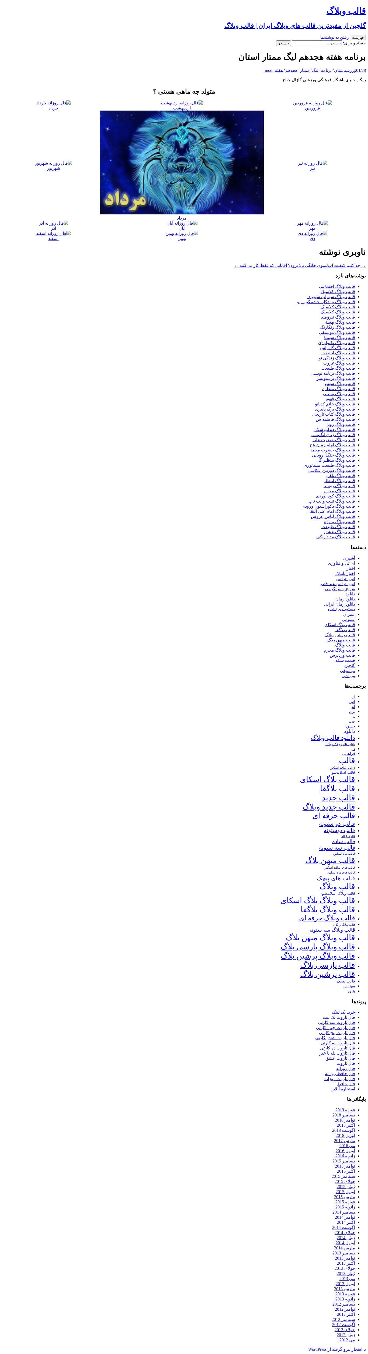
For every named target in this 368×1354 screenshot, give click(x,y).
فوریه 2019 (345, 1110)
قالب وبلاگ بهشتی (338, 322)
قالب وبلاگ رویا (341, 424)
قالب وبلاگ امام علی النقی (331, 511)
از (354, 697)
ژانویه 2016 (345, 1156)
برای (352, 712)
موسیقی (347, 670)
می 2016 (347, 1145)
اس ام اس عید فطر (337, 583)
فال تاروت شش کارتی (335, 1037)
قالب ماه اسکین (344, 853)
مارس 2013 (344, 1288)
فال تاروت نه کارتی (338, 1043)
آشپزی (349, 558)
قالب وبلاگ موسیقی (337, 332)
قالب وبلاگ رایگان (344, 924)
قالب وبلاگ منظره (338, 388)
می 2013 (347, 1278)
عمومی (348, 619)
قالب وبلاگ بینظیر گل (336, 460)
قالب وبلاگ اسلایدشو (338, 893)
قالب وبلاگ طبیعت (338, 368)
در (353, 748)
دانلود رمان (345, 599)
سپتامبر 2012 (343, 1319)
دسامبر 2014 (343, 1212)
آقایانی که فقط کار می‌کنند (260, 265)
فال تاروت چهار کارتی (335, 1027)
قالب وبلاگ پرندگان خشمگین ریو (326, 301)
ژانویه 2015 (345, 1207)
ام (353, 706)
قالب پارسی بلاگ (327, 965)
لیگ (315, 70)
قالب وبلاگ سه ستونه (332, 930)
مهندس (349, 986)
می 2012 (347, 1340)
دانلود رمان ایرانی (339, 604)
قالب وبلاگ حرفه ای (327, 918)
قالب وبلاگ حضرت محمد (332, 450)
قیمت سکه (345, 660)
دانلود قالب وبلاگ (333, 737)
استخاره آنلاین (343, 1089)
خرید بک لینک (343, 1012)
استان (339, 70)
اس (352, 701)
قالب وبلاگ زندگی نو (337, 358)
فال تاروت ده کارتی (337, 1048)
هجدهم (291, 70)
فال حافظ (346, 1083)
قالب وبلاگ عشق (339, 531)
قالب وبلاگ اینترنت (338, 353)
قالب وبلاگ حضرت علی (334, 439)
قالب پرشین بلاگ (340, 634)
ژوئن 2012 (346, 1334)
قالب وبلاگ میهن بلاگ (320, 937)
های (351, 991)
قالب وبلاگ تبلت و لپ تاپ (331, 501)
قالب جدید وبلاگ (329, 806)
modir (270, 70)
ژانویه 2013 (345, 1299)
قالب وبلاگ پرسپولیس (335, 378)
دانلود (350, 594)
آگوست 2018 (343, 1130)
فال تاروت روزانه (339, 1078)
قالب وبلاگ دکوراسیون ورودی (328, 506)
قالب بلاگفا (345, 629)
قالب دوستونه (339, 830)
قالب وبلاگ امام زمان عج (332, 445)
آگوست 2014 (343, 1227)
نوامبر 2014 (345, 1217)
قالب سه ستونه (337, 848)
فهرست (358, 38)
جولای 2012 (345, 1329)
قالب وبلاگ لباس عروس (333, 516)
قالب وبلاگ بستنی (339, 393)
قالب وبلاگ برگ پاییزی (335, 409)
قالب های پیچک (336, 878)
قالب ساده (343, 841)
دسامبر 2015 (343, 1161)
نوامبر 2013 (345, 1258)
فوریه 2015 (345, 1202)
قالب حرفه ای (334, 816)
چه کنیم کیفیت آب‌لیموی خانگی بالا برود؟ (327, 265)
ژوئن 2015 (346, 1186)
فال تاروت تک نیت (339, 1017)
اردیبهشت (182, 108)
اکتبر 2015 (346, 1171)
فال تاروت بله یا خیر (337, 1053)
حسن (350, 726)
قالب (347, 760)
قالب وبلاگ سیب (340, 383)
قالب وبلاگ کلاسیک (338, 291)
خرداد (53, 108)
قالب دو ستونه (337, 823)
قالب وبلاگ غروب (339, 363)
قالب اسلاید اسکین (342, 768)
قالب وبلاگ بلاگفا (328, 909)
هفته (279, 70)
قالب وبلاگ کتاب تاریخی (333, 414)
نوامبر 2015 (345, 1166)
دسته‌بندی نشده (341, 609)
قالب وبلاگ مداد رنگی (335, 537)
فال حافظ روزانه (340, 1073)
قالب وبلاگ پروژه (339, 521)
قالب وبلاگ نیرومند (338, 317)
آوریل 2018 (345, 1135)
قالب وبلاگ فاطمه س (335, 419)
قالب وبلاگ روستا (339, 485)
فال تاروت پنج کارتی (337, 1032)
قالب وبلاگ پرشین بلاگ (318, 956)
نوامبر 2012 (345, 1309)
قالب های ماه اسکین (341, 872)
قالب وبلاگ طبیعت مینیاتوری (329, 465)
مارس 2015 (344, 1196)
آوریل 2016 (345, 1150)
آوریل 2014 (345, 1242)
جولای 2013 (345, 1268)
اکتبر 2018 (346, 1125)
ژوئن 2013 (346, 1273)
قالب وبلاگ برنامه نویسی (333, 373)
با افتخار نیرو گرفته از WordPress (337, 1349)
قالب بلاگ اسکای (339, 624)
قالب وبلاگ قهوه (340, 399)
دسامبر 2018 (343, 1115)
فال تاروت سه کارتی (336, 1022)
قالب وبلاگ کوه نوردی (335, 496)
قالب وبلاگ (345, 645)
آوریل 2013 (345, 1283)
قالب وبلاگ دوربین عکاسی (331, 470)
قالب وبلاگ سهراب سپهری (331, 296)
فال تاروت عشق (340, 1058)
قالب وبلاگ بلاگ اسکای (317, 900)
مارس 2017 (344, 1140)
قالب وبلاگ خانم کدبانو (335, 404)
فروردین (312, 108)
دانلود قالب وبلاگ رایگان (340, 744)
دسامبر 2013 (343, 1253)
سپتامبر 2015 (343, 1176)
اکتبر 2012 (346, 1314)
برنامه (326, 70)
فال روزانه (345, 1068)
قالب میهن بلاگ (341, 640)
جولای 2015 (345, 1181)
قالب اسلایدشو (343, 772)
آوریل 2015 (345, 1191)
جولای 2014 (345, 1232)
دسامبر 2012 (343, 1304)
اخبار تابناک (345, 573)
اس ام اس (345, 578)
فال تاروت (345, 1063)
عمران (349, 614)
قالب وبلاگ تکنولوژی (336, 342)
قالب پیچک (346, 981)
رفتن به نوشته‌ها (334, 37)
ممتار (305, 70)
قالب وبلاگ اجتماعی (337, 286)
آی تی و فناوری (341, 563)
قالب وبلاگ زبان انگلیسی (333, 434)
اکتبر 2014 (346, 1222)
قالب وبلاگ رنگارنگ (337, 327)
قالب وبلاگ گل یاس (337, 347)
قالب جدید (338, 797)
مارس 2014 (344, 1248)
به (354, 717)
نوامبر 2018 (345, 1120)
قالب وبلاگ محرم (339, 491)
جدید (352, 721)
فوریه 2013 (345, 1294)
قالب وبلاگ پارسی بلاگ (318, 946)
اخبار (350, 568)
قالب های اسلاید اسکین (339, 867)
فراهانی (348, 753)
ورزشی (350, 70)
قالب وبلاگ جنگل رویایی (333, 455)
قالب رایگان (348, 836)
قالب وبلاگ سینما (339, 337)
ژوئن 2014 (346, 1237)
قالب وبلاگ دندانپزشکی (334, 429)
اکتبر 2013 (346, 1263)
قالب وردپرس (342, 655)
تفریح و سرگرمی (340, 588)
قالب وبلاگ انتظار (339, 480)
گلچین (349, 665)
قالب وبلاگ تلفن (340, 475)
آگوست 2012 (343, 1324)
